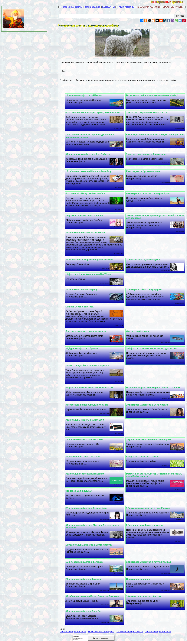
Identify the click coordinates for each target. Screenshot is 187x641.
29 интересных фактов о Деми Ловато (147, 405)
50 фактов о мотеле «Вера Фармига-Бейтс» (89, 387)
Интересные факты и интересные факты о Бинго (153, 387)
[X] (149, 20)
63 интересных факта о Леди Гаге (83, 611)
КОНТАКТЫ (108, 7)
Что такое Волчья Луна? (78, 491)
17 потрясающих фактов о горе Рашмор (148, 508)
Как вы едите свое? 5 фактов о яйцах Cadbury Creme (155, 134)
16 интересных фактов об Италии (83, 95)
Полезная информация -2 (101, 631)
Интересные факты (169, 2)
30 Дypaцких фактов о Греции (81, 348)
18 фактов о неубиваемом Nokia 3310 (146, 112)
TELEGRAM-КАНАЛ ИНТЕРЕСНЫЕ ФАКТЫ (160, 7)
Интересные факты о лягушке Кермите (86, 405)
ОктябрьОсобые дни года (79, 307)
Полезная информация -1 (73, 631)
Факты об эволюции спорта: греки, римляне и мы (92, 112)
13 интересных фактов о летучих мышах (148, 562)
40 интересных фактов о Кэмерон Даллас (149, 193)
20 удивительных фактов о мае (82, 456)
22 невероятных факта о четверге (144, 525)
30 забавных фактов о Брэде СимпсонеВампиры (92, 596)
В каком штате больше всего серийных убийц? (152, 95)
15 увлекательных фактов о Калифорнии (149, 439)
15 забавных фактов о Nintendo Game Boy (88, 171)
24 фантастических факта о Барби (84, 215)
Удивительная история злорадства (84, 474)
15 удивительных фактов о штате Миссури (88, 545)
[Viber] (172, 20)
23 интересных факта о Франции (83, 579)
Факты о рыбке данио (138, 331)
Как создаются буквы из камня (143, 171)
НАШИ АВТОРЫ (125, 7)
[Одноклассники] (145, 20)
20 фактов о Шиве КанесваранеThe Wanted (88, 274)
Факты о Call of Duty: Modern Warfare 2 (86, 193)
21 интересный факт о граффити (144, 289)
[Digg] (157, 20)
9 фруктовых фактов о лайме (142, 456)
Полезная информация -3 (129, 631)
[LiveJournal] (164, 20)
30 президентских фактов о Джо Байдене (87, 154)
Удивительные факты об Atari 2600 (84, 420)
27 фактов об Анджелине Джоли (143, 260)
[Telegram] (180, 20)
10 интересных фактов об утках (143, 596)
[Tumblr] (168, 20)
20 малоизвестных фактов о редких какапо (89, 260)
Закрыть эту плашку (101, 638)
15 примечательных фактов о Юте (84, 439)
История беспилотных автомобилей (85, 232)
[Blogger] (153, 20)
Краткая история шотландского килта (86, 331)
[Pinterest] (184, 20)
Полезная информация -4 (158, 631)
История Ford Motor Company (81, 289)
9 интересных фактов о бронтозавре (146, 154)
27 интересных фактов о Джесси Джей (86, 508)
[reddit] (161, 20)
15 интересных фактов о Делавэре (84, 562)
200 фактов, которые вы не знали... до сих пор (151, 348)
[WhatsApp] (176, 20)
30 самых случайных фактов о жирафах (87, 365)
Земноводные (92, 7)
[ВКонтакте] (141, 20)
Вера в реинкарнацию (138, 579)
